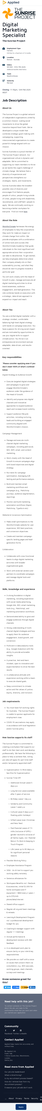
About (11, 1098)
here (25, 212)
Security (34, 1098)
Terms (26, 1098)
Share (9, 987)
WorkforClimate (9, 226)
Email (26, 987)
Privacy (19, 1098)
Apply (21, 1107)
